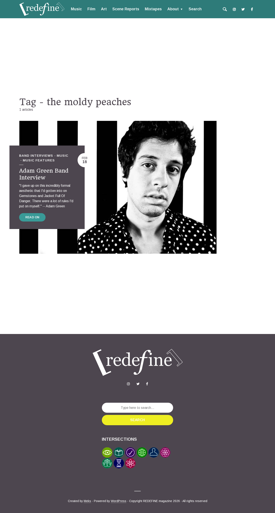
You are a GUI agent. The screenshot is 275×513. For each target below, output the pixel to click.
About (173, 9)
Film (91, 9)
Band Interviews (36, 155)
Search (195, 9)
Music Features (39, 160)
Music (76, 9)
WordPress (118, 501)
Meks (87, 501)
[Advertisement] (137, 57)
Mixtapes (153, 9)
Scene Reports (125, 9)
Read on (32, 217)
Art (104, 9)
